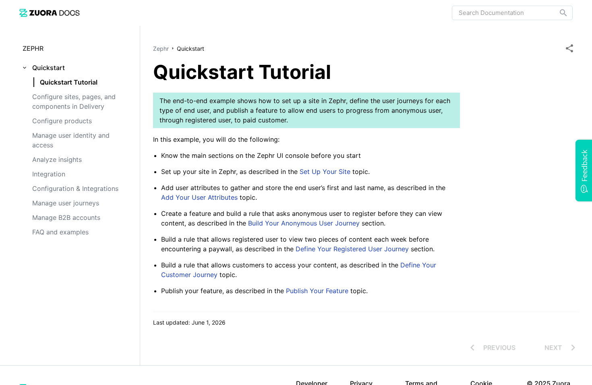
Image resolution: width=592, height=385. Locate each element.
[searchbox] (558, 13)
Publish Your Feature (318, 291)
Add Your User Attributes (200, 197)
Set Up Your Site (325, 172)
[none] (569, 48)
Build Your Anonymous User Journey (305, 223)
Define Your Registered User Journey (352, 249)
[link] (49, 13)
